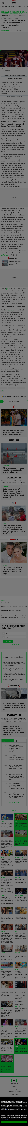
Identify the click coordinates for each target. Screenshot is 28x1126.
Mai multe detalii (21, 1104)
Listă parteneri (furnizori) (4, 1119)
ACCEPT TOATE (14, 1122)
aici (6, 1109)
